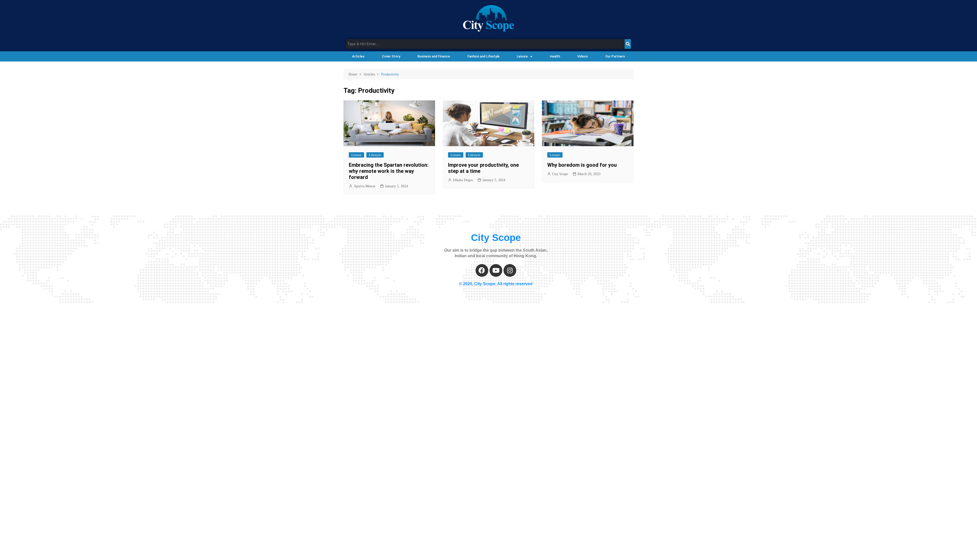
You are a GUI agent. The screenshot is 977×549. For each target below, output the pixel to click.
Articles (358, 56)
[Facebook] (482, 270)
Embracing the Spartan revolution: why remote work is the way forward (388, 171)
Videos (582, 56)
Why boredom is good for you (582, 165)
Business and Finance (434, 56)
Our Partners (615, 56)
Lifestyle (375, 155)
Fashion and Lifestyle (483, 56)
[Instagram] (510, 270)
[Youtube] (496, 270)
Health (555, 56)
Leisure (522, 56)
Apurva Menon (364, 186)
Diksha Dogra (463, 180)
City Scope (560, 174)
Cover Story (391, 56)
